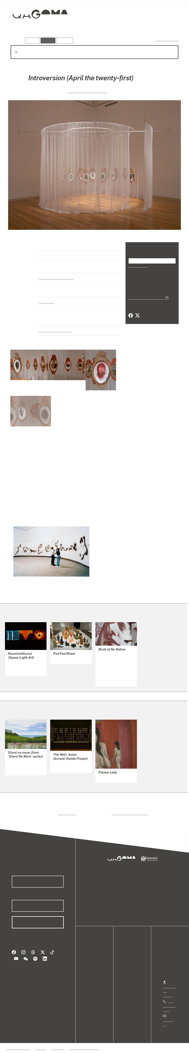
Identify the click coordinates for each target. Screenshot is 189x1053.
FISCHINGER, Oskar (21, 663)
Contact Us (170, 1017)
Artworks (133, 27)
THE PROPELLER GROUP (115, 651)
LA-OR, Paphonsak (20, 762)
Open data (94, 951)
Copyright (57, 1040)
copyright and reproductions (128, 810)
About (91, 973)
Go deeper (170, 27)
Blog (90, 969)
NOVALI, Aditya (63, 764)
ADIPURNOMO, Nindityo (87, 91)
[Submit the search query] (13, 52)
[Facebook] (130, 315)
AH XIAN (104, 774)
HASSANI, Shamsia (111, 669)
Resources (64, 40)
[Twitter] (137, 315)
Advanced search (167, 40)
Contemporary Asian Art (55, 274)
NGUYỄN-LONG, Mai (66, 656)
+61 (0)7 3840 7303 (169, 1002)
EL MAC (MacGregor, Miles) (116, 660)
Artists (151, 27)
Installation (46, 298)
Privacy (40, 1040)
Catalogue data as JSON (145, 297)
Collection (37, 26)
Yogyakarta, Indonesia (53, 327)
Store (90, 964)
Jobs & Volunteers (18, 1040)
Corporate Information (84, 1040)
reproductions (66, 810)
